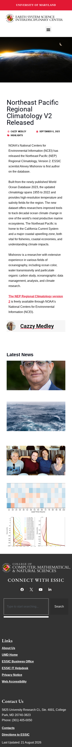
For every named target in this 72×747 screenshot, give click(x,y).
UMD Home (10, 654)
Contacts (8, 728)
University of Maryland (36, 5)
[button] (48, 29)
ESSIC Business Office (18, 661)
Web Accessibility (14, 681)
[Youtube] (40, 589)
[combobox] (26, 606)
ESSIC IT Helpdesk (15, 668)
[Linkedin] (50, 589)
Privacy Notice (12, 674)
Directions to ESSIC (16, 734)
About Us (8, 648)
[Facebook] (22, 589)
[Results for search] (26, 617)
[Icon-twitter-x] (31, 589)
